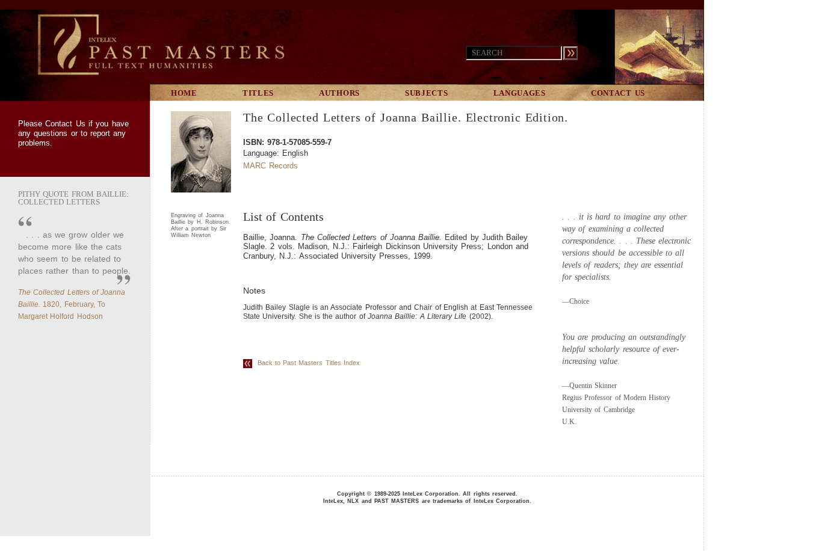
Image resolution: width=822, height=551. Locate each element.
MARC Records (270, 165)
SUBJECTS (426, 92)
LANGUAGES (519, 92)
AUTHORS (339, 92)
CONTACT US (618, 92)
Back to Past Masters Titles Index (306, 362)
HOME (184, 92)
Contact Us (65, 123)
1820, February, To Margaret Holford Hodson (71, 304)
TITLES (258, 92)
